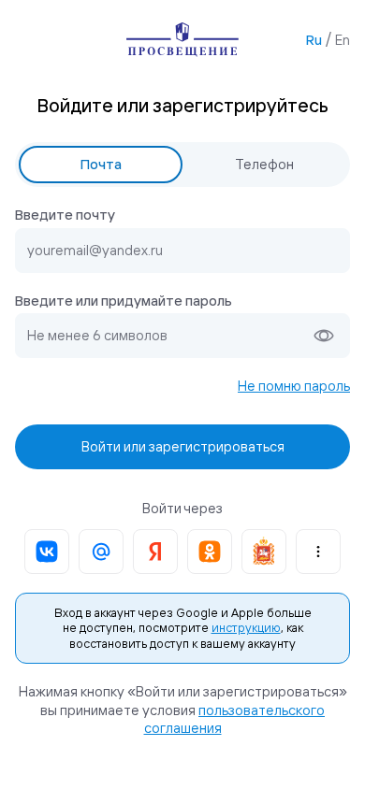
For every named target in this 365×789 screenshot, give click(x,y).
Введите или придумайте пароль (123, 300)
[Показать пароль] (324, 335)
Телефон (264, 164)
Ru (314, 40)
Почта (101, 164)
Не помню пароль (294, 385)
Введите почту (65, 214)
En (342, 40)
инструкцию (246, 627)
